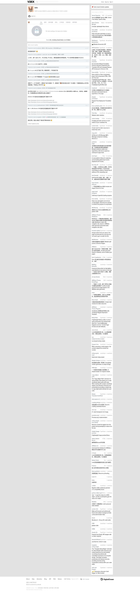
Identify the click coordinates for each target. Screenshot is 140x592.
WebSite (94, 502)
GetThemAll (95, 175)
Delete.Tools (95, 460)
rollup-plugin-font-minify (95, 421)
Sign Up (107, 2)
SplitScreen (95, 239)
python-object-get (97, 493)
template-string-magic (95, 546)
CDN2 (93, 529)
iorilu (30, 108)
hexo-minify (95, 72)
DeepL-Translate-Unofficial (97, 395)
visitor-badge (95, 118)
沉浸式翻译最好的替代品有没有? (56, 105)
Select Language (85, 579)
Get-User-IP (95, 165)
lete (41, 22)
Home (102, 2)
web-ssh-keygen (94, 568)
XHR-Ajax (94, 367)
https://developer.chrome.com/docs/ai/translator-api (41, 100)
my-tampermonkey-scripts (98, 338)
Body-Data (95, 317)
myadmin (40, 117)
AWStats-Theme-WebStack (96, 215)
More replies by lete (34, 123)
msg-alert (94, 133)
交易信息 (68, 22)
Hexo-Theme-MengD (95, 23)
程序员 (43, 48)
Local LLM (44, 54)
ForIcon (94, 466)
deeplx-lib (94, 532)
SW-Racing (95, 207)
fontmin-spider (96, 230)
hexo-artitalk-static (97, 106)
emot (93, 292)
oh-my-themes (96, 277)
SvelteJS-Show (96, 539)
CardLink (94, 88)
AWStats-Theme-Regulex (96, 307)
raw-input (94, 156)
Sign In (111, 2)
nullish (94, 485)
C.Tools (94, 453)
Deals (47, 40)
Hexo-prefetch (96, 471)
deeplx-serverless (95, 97)
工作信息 (61, 22)
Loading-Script (96, 402)
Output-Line (95, 344)
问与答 (42, 61)
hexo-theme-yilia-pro (95, 183)
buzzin (39, 61)
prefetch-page (94, 142)
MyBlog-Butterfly (94, 265)
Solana (60, 579)
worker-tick (95, 509)
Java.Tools (95, 330)
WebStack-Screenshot (95, 41)
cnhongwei (32, 70)
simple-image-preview (96, 432)
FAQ (54, 579)
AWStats (94, 247)
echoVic (39, 48)
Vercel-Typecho (96, 15)
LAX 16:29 (51, 588)
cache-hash (95, 126)
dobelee (39, 88)
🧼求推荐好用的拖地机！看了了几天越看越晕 (56, 117)
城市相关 (74, 22)
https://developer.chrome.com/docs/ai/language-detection (42, 102)
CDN (93, 523)
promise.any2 (95, 415)
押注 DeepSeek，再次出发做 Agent (53, 48)
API (50, 579)
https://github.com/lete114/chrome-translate (47, 91)
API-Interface (95, 47)
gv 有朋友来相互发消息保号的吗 (52, 61)
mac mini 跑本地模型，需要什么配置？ (56, 54)
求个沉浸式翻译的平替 (50, 88)
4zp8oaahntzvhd (41, 105)
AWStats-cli (95, 446)
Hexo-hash (95, 300)
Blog (45, 579)
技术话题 (50, 22)
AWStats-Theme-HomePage (96, 281)
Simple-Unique (96, 360)
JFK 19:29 (56, 588)
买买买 (43, 117)
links (93, 480)
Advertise (39, 579)
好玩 (56, 22)
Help (33, 579)
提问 (45, 22)
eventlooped (32, 64)
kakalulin (39, 54)
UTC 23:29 (40, 588)
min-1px (94, 410)
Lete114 (94, 477)
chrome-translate (94, 60)
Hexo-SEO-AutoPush (95, 30)
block (93, 518)
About (28, 579)
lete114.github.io (96, 257)
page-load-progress (95, 192)
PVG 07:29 (45, 588)
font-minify (95, 199)
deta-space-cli (96, 399)
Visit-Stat (94, 113)
